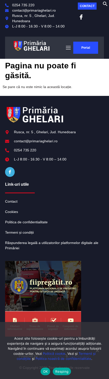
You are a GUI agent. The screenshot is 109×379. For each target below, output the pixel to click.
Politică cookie (54, 353)
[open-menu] (68, 48)
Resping (61, 371)
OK (45, 371)
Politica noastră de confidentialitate (63, 359)
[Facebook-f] (10, 172)
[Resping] (97, 352)
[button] (105, 5)
